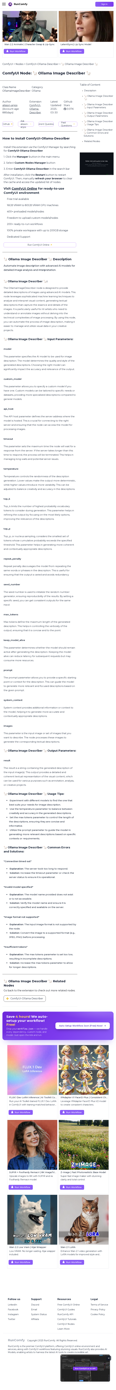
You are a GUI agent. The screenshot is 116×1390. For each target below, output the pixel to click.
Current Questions (46, 124)
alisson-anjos (9, 105)
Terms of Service (99, 1304)
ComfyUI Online (24, 188)
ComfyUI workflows (39, 1349)
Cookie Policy (98, 1314)
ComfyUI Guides (66, 1309)
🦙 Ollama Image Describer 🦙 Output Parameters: (98, 114)
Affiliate (35, 1319)
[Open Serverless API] (85, 1370)
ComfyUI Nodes (65, 1324)
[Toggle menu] (4, 4)
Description (90, 90)
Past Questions (66, 124)
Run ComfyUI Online (38, 244)
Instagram (13, 1314)
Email (34, 1309)
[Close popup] (108, 1358)
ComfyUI (7, 64)
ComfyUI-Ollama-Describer (42, 64)
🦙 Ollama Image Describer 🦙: (98, 97)
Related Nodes (92, 141)
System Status (39, 1314)
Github (6, 124)
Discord (35, 1304)
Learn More (63, 1329)
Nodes (19, 64)
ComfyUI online (72, 1346)
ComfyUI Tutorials (66, 1319)
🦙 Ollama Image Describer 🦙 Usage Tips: (98, 123)
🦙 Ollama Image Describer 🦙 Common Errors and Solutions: (98, 132)
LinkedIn (12, 1304)
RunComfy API (65, 1314)
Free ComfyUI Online (68, 1304)
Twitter (11, 1319)
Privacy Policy (98, 1309)
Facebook (13, 1309)
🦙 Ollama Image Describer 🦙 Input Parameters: (98, 106)
